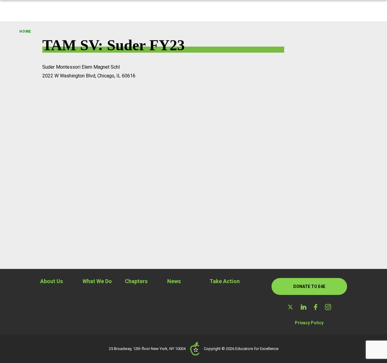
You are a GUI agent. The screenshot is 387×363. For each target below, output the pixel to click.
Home (25, 31)
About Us (51, 281)
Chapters (136, 281)
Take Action (225, 281)
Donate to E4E (309, 286)
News (174, 281)
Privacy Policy (309, 322)
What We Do (97, 281)
